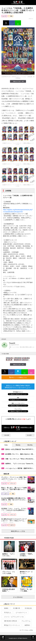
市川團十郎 (16, 608)
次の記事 (29, 435)
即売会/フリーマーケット (12, 625)
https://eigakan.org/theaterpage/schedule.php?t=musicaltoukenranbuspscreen (18, 211)
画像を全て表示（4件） (19, 81)
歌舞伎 (6, 608)
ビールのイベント (21, 612)
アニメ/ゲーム (26, 621)
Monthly (30, 445)
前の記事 (6, 435)
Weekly (18, 445)
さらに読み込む (18, 597)
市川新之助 (28, 608)
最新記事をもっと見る (18, 531)
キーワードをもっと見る (26, 630)
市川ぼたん (7, 612)
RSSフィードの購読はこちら (19, 377)
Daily (6, 445)
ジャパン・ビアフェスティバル (14, 617)
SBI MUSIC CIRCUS (10, 621)
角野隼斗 (27, 625)
